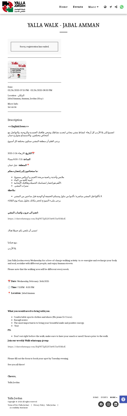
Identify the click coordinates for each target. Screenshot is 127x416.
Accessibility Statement (19, 408)
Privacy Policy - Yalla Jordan (44, 405)
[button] (110, 6)
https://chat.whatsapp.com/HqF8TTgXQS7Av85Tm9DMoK (37, 218)
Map (40, 98)
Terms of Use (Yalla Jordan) (18, 405)
